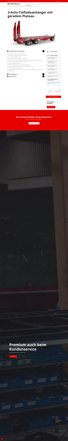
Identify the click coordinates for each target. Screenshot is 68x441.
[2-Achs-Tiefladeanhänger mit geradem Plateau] (67, 220)
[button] (2, 439)
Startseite (8, 6)
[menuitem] (58, 1)
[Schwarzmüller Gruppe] (13, 4)
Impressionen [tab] (12, 76)
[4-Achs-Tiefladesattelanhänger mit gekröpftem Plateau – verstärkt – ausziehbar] (0, 220)
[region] (25, 62)
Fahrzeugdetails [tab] (13, 74)
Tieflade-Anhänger (22, 6)
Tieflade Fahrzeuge (16, 6)
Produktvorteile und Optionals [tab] (16, 51)
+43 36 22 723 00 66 (16, 1)
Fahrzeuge (11, 6)
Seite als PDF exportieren (53, 96)
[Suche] (60, 4)
